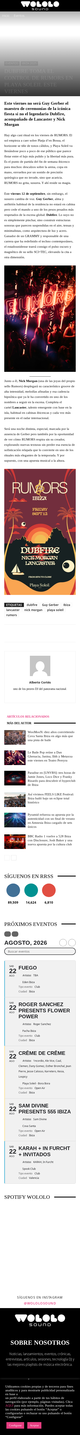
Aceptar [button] (34, 1425)
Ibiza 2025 (29, 63)
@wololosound (40, 1303)
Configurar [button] (15, 1425)
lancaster (13, 610)
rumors (11, 615)
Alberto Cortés (40, 682)
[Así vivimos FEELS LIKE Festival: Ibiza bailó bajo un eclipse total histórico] (15, 799)
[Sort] (15, 934)
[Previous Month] (63, 942)
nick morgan (33, 610)
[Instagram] (35, 696)
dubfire (32, 605)
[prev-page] (7, 857)
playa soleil (55, 610)
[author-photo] (40, 676)
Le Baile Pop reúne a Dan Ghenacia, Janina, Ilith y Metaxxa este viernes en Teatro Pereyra (50, 756)
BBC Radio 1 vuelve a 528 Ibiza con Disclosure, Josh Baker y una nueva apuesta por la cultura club (50, 840)
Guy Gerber (50, 605)
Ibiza (66, 605)
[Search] (74, 5)
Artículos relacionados (28, 716)
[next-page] (13, 857)
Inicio (5, 16)
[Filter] (7, 934)
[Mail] (44, 696)
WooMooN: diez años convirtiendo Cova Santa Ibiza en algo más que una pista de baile (51, 736)
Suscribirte (49, 885)
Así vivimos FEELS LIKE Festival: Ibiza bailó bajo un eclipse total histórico (51, 798)
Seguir (13, 885)
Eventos (19, 16)
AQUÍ (9, 1405)
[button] (7, 5)
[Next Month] (72, 942)
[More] (57, 633)
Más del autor (19, 723)
